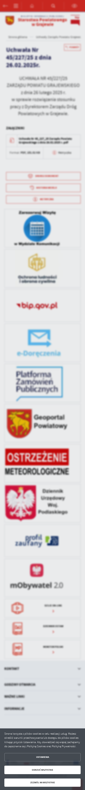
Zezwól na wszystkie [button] (42, 782)
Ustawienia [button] (42, 757)
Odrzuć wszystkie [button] (42, 770)
